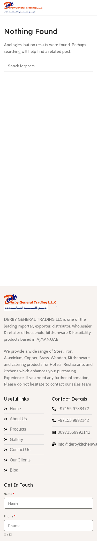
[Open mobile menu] (91, 8)
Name (9, 494)
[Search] (87, 66)
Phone (9, 516)
